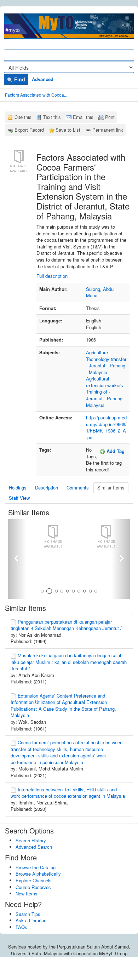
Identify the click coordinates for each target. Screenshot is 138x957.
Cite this (23, 117)
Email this (83, 117)
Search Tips (28, 914)
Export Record (29, 129)
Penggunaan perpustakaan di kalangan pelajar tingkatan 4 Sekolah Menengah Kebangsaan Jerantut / (66, 625)
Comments (78, 487)
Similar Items (111, 487)
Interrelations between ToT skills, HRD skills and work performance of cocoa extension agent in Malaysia (68, 793)
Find (19, 79)
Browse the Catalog (36, 867)
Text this (52, 117)
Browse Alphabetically (38, 873)
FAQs (21, 927)
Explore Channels (34, 880)
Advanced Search (34, 846)
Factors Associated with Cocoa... (36, 95)
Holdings (18, 487)
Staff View (19, 497)
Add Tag (115, 451)
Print (110, 117)
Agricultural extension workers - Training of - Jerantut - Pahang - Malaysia (106, 391)
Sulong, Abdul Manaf (100, 292)
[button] (17, 559)
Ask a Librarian (31, 920)
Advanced (42, 79)
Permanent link (107, 129)
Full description (52, 276)
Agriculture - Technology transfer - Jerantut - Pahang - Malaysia (106, 362)
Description (46, 487)
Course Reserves (33, 887)
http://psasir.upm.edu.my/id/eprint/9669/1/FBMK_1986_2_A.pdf (106, 427)
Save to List (68, 129)
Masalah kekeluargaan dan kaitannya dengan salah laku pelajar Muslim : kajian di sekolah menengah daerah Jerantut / (69, 662)
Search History (31, 840)
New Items (27, 893)
